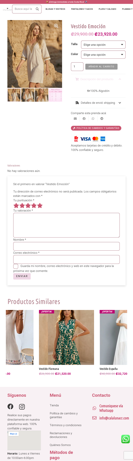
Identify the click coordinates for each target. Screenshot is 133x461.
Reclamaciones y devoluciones (61, 435)
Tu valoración (23, 210)
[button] (67, 9)
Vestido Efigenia (109, 368)
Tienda (54, 405)
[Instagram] (22, 407)
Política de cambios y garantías (64, 415)
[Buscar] (37, 9)
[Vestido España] (66, 337)
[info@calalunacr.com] (95, 418)
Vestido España (48, 368)
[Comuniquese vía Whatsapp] (95, 408)
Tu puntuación (23, 200)
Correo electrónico (26, 253)
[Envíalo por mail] (75, 118)
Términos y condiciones (65, 425)
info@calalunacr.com (114, 418)
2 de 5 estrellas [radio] (22, 205)
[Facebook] (10, 406)
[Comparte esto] (84, 118)
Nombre (19, 240)
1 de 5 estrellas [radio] (16, 205)
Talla (74, 44)
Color (74, 54)
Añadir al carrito (101, 66)
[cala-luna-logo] (7, 9)
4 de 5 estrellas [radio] (34, 205)
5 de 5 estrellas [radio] (40, 205)
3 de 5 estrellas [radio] (28, 205)
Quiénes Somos (60, 445)
